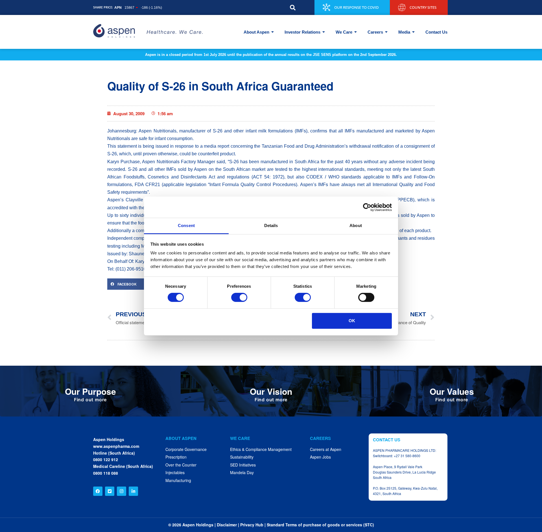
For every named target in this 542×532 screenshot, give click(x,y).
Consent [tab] (186, 225)
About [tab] (355, 225)
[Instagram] (121, 491)
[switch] (239, 297)
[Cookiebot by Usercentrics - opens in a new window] (367, 207)
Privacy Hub (251, 524)
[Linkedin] (133, 491)
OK (352, 320)
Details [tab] (271, 225)
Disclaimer (227, 524)
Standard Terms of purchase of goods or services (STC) (320, 524)
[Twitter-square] (109, 491)
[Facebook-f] (97, 491)
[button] (292, 7)
